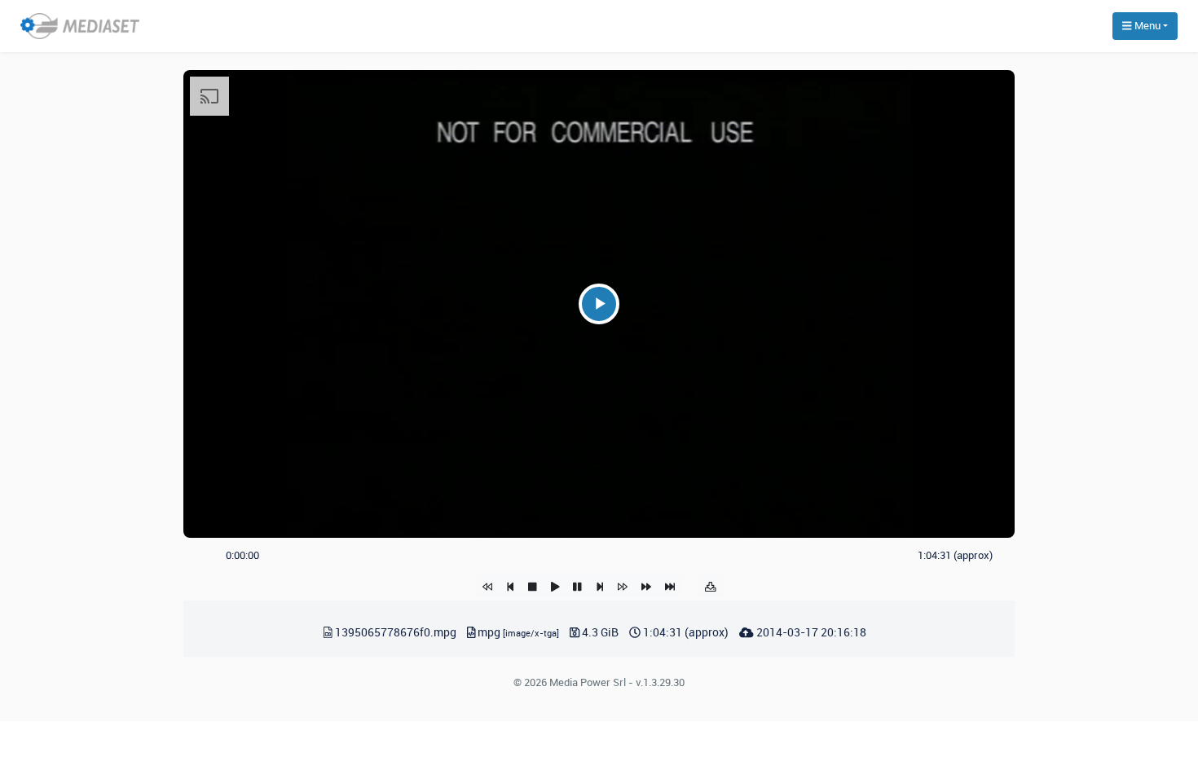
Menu (1146, 25)
